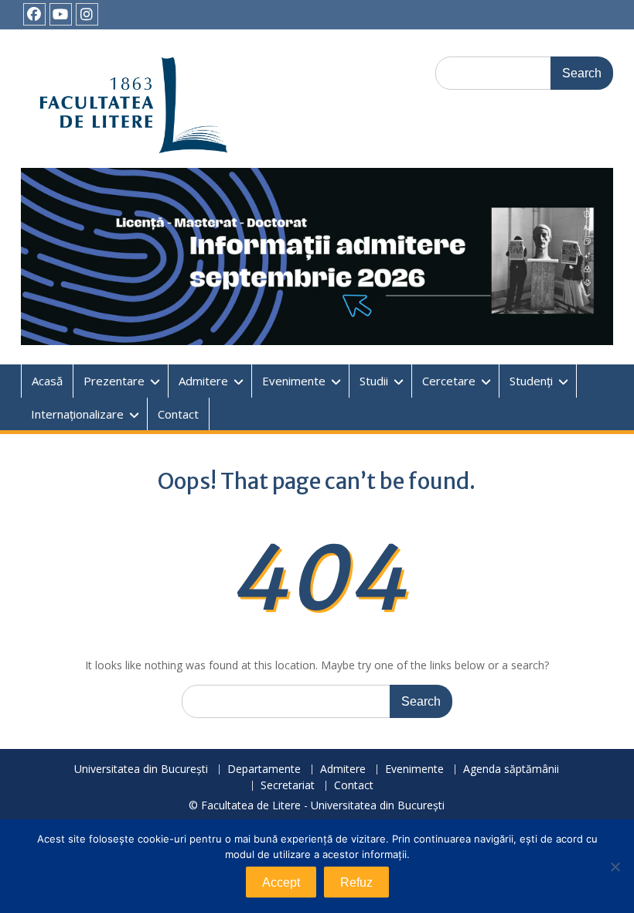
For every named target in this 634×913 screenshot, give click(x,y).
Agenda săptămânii (511, 769)
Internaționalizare (77, 414)
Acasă (47, 380)
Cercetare (449, 380)
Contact (178, 414)
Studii (374, 380)
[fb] (34, 14)
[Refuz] (614, 866)
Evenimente (294, 380)
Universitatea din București (141, 769)
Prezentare (114, 380)
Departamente (264, 769)
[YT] (60, 14)
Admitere (203, 380)
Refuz (356, 882)
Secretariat (288, 786)
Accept (281, 882)
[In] (87, 14)
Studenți (531, 380)
